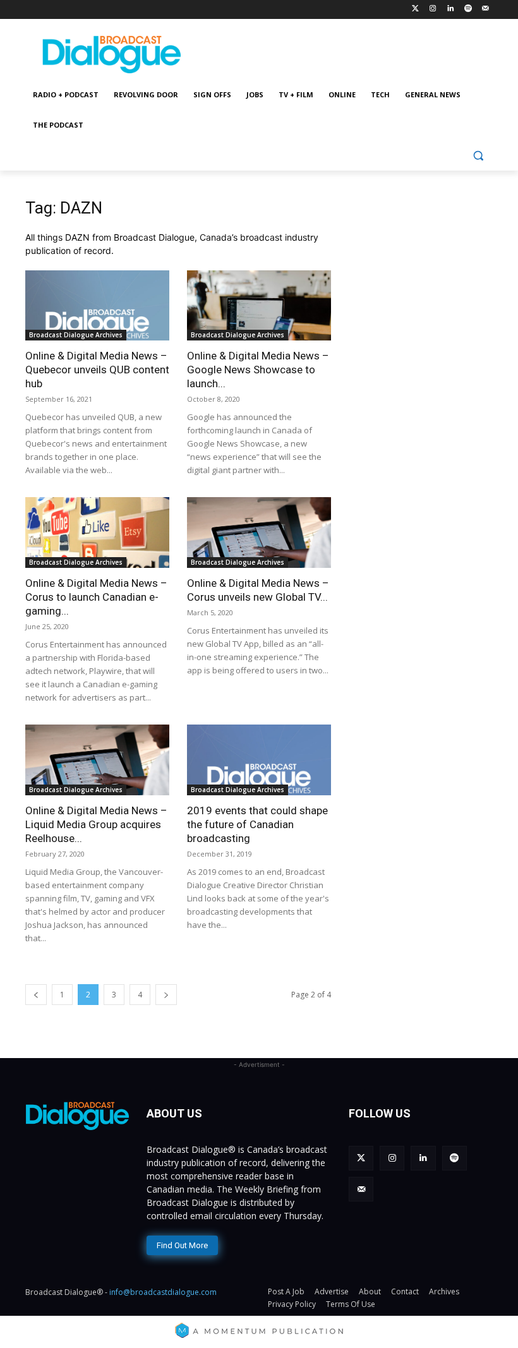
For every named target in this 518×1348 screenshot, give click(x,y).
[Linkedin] (450, 9)
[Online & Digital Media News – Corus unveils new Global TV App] (259, 532)
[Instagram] (433, 9)
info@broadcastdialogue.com (163, 1292)
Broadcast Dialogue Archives (76, 334)
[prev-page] (36, 994)
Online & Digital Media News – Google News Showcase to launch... (258, 369)
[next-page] (166, 994)
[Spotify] (468, 9)
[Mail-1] (485, 9)
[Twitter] (415, 9)
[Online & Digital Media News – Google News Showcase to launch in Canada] (259, 305)
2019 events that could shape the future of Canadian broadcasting (257, 824)
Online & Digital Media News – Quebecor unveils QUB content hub (97, 369)
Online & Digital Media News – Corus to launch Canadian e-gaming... (96, 597)
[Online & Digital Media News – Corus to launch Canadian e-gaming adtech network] (97, 532)
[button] (478, 156)
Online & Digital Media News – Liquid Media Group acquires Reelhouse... (96, 824)
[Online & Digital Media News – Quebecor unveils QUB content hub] (97, 305)
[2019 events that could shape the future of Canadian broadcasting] (259, 760)
